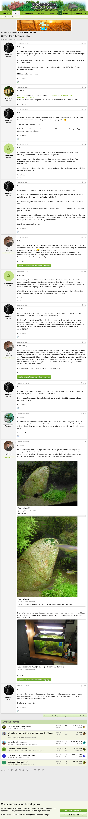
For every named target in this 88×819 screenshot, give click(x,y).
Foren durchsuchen (18, 17)
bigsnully (10, 744)
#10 (84, 383)
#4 (85, 144)
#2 (85, 87)
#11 (84, 413)
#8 (85, 305)
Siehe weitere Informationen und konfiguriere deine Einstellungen (25, 814)
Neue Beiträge (5, 17)
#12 (84, 441)
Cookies (24, 808)
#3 (85, 109)
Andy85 (79, 743)
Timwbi (10, 757)
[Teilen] (82, 43)
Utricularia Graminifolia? (18, 762)
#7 (85, 272)
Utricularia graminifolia (17, 748)
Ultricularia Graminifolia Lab (19, 726)
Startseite (7, 13)
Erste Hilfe (26, 757)
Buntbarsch (78, 750)
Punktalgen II (24, 508)
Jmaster (10, 764)
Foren (16, 13)
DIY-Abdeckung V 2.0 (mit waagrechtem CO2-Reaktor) (41, 667)
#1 (85, 43)
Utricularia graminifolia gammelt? (22, 755)
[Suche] (85, 13)
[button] (28, 13)
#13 (84, 686)
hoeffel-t (5, 39)
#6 (85, 237)
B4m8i (9, 728)
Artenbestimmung (28, 764)
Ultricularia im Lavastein (18, 742)
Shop (52, 13)
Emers (24, 728)
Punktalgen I (23, 599)
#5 (85, 182)
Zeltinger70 (78, 734)
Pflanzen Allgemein (30, 738)
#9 (85, 342)
